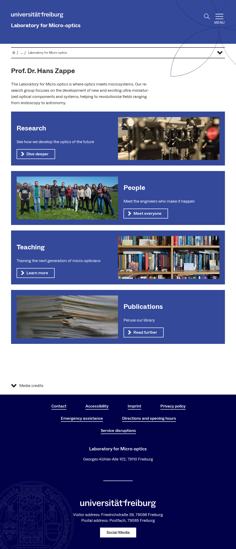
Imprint (134, 406)
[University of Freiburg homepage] (37, 16)
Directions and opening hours (149, 418)
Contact (58, 406)
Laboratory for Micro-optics (46, 25)
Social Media (118, 532)
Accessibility (97, 406)
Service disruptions (118, 430)
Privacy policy (173, 406)
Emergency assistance (82, 418)
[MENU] (219, 16)
